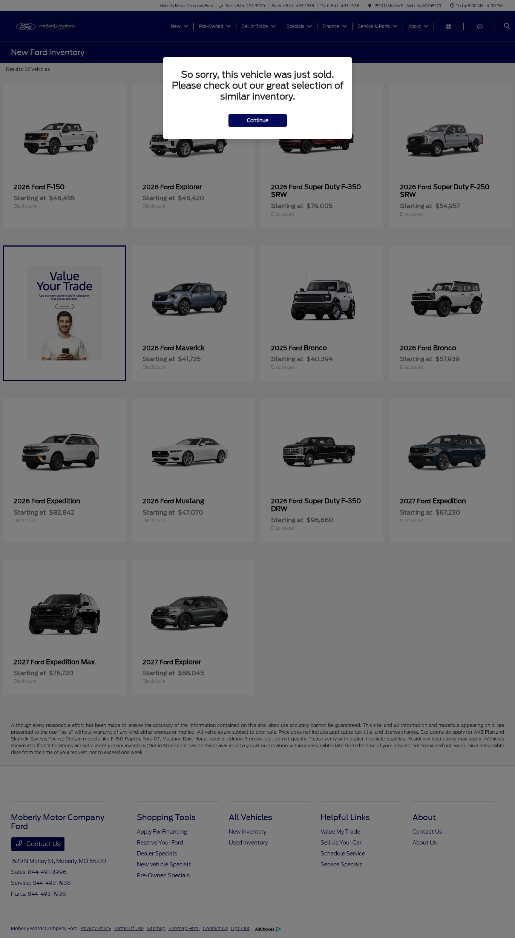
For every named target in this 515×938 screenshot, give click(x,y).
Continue (257, 120)
